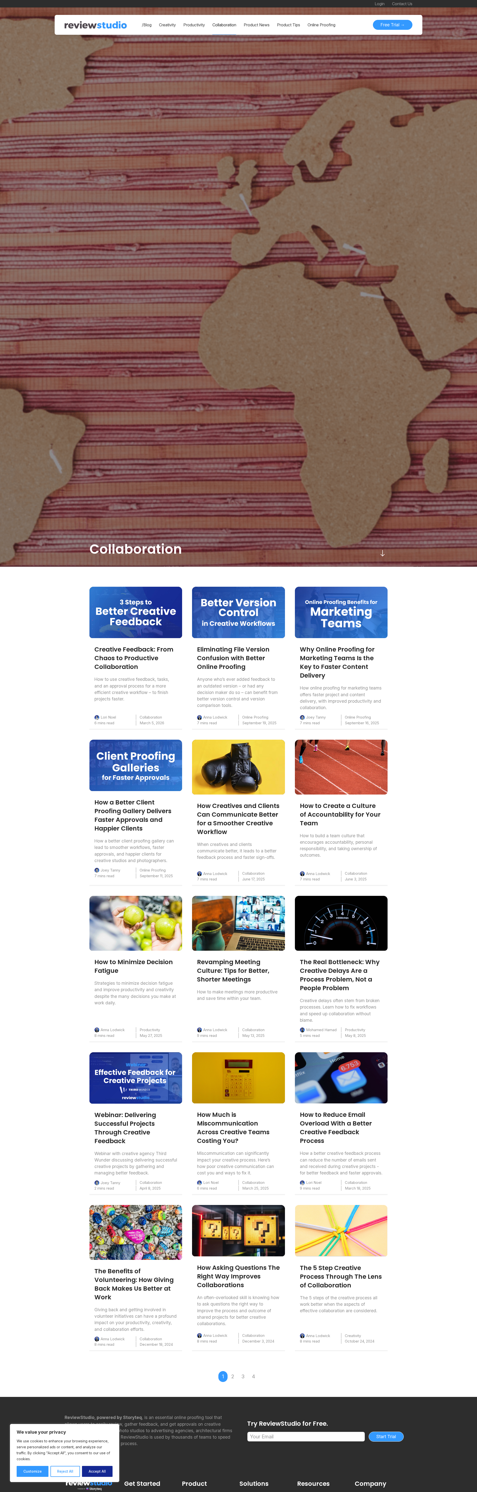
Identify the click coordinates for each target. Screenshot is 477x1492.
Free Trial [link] (391, 24)
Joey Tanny (316, 717)
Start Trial (386, 1436)
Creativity (353, 1335)
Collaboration (151, 717)
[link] (135, 612)
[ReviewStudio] (96, 25)
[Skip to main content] (383, 553)
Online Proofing (255, 717)
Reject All (65, 1471)
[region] (64, 1453)
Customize (32, 1471)
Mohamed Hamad (321, 1029)
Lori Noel (108, 717)
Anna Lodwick (215, 717)
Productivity (150, 1029)
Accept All (97, 1471)
